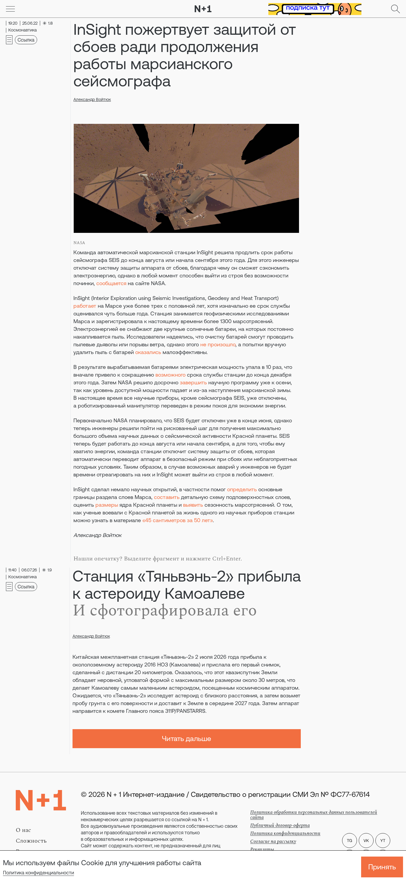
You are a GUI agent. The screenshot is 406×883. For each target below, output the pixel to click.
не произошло (217, 344)
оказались (148, 352)
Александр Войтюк (92, 99)
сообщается (111, 283)
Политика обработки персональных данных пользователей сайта (313, 815)
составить (167, 497)
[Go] (10, 8)
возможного (170, 375)
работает (84, 306)
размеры (106, 505)
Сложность (31, 840)
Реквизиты (262, 849)
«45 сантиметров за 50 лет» (177, 520)
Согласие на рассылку (273, 841)
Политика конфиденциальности (38, 872)
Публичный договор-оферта (280, 825)
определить (242, 489)
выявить (193, 505)
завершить (193, 382)
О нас (23, 830)
